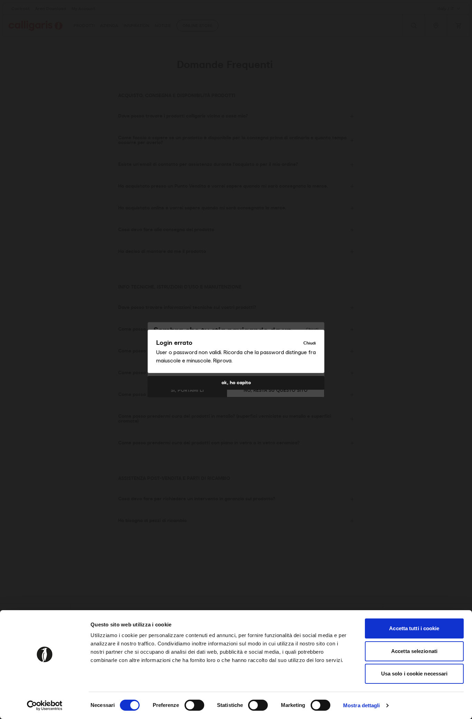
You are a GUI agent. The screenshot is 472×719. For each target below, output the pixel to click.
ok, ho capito (236, 382)
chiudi (309, 343)
